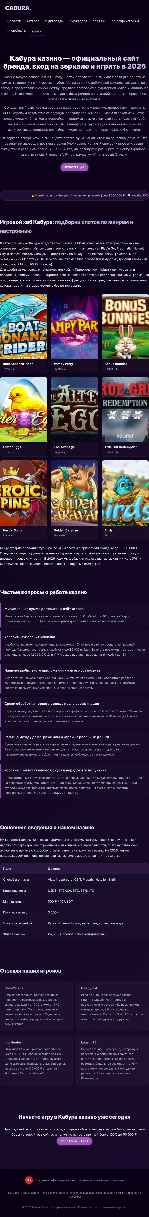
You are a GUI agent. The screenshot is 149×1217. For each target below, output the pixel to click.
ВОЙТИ (37, 31)
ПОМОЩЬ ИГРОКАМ (125, 21)
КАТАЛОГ (32, 21)
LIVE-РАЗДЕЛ (78, 21)
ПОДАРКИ (99, 21)
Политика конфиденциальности (55, 1180)
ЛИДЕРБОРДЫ (54, 21)
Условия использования (93, 1180)
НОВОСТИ (14, 21)
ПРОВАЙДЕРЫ (17, 30)
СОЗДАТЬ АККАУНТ (74, 1141)
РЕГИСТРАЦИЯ (74, 167)
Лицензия (118, 1180)
